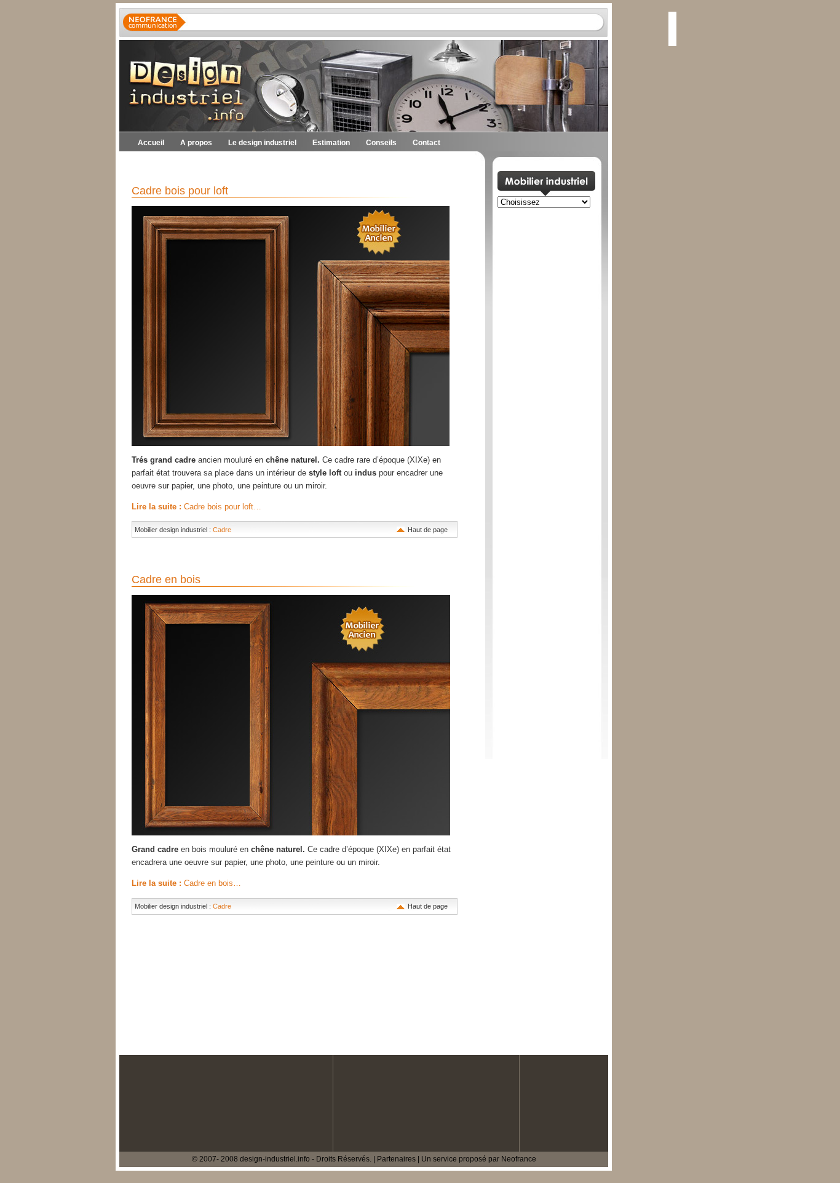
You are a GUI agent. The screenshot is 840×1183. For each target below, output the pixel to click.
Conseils (381, 142)
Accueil (151, 142)
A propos (196, 142)
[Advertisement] (263, 166)
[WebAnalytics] (24, 1176)
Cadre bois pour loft (180, 191)
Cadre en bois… (186, 883)
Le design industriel (262, 142)
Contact (426, 142)
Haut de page (428, 529)
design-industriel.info (275, 1159)
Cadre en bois (166, 579)
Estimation (331, 142)
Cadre (222, 529)
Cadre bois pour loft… (196, 506)
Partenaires (396, 1159)
